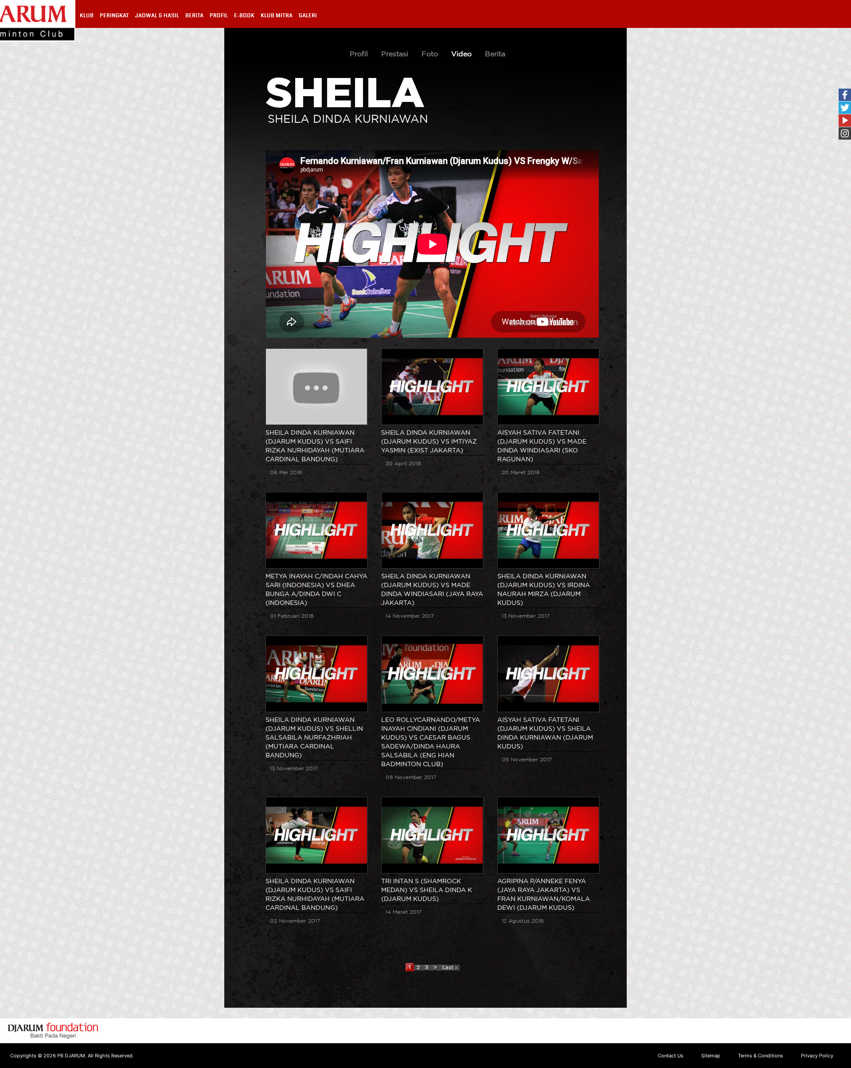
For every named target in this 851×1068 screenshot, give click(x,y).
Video (461, 54)
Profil (359, 54)
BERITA (194, 15)
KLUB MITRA (277, 15)
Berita (495, 54)
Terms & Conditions (760, 1055)
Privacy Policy (817, 1055)
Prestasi (394, 54)
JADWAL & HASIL (157, 15)
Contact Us (670, 1055)
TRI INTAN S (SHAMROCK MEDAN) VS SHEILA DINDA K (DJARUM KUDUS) (426, 890)
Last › (449, 967)
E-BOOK (244, 15)
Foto (430, 54)
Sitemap (710, 1055)
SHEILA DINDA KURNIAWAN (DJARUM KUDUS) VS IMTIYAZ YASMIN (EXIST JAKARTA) (429, 441)
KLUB (87, 15)
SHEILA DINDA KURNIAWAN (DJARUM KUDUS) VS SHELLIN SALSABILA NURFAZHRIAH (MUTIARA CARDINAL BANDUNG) (314, 737)
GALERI (308, 15)
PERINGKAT (114, 15)
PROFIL (219, 15)
